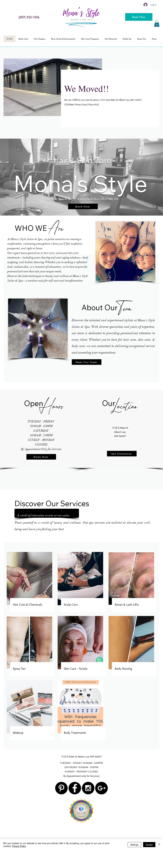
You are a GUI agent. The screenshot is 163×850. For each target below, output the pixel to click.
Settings (134, 844)
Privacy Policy (19, 846)
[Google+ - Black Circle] (101, 788)
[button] (156, 23)
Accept (149, 844)
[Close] (159, 844)
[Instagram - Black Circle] (88, 788)
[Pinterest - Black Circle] (61, 788)
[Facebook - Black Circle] (74, 788)
